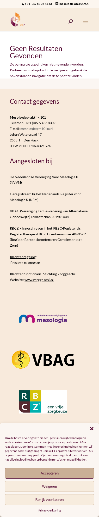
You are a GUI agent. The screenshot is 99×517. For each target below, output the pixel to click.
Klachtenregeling (23, 257)
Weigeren (49, 486)
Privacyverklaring (49, 510)
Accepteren (50, 473)
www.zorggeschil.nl (39, 280)
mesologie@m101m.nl (36, 129)
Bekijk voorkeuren (49, 500)
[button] (91, 428)
